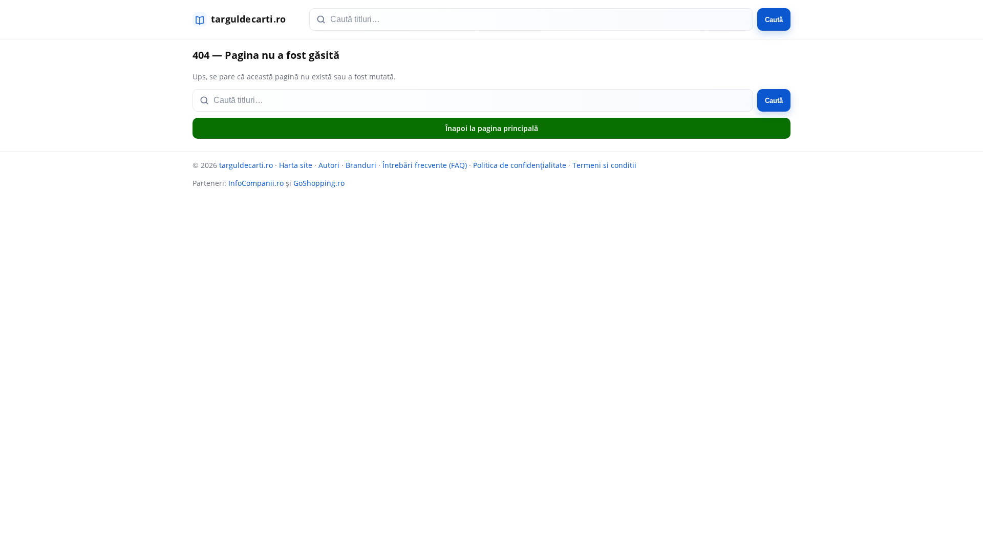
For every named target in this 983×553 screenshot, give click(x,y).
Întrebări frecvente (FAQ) (424, 165)
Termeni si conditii (604, 165)
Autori (328, 165)
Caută (774, 20)
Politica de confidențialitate (519, 165)
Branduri (361, 165)
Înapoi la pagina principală (491, 128)
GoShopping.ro (319, 183)
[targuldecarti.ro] (244, 19)
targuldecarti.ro (246, 165)
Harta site (295, 165)
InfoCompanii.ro (256, 183)
